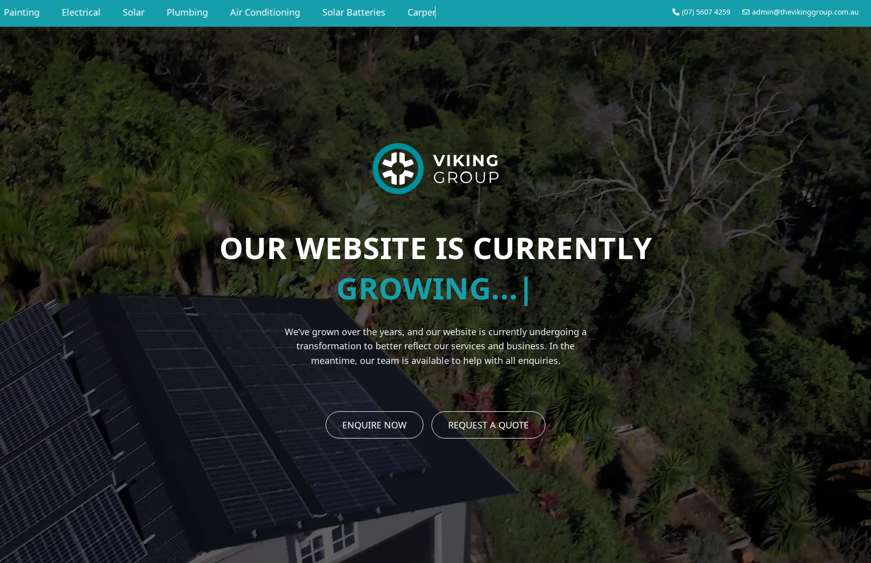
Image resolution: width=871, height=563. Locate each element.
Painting (411, 12)
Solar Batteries (275, 12)
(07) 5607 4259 (706, 12)
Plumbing (109, 12)
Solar (56, 12)
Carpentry (350, 12)
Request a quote (488, 425)
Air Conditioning (187, 12)
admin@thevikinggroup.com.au (805, 12)
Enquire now (374, 425)
